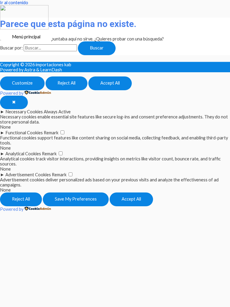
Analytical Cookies (23, 153)
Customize (22, 82)
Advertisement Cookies (28, 174)
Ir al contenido (14, 2)
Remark (51, 132)
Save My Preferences (76, 198)
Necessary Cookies (24, 111)
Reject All (66, 82)
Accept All (110, 82)
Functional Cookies (24, 132)
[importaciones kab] (24, 17)
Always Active (57, 111)
